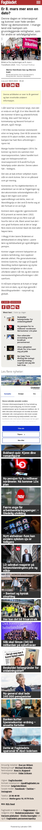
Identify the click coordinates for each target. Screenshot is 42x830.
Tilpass (19, 434)
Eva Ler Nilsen (26, 765)
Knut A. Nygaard (22, 770)
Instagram (6, 791)
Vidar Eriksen (25, 773)
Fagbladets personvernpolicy (21, 818)
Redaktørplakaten (24, 812)
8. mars (5, 302)
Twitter (30, 788)
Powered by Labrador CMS (21, 826)
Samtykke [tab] (7, 394)
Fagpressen (29, 810)
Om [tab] (34, 394)
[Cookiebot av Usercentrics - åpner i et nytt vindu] (31, 388)
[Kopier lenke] (17, 85)
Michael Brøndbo (23, 767)
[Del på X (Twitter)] (8, 85)
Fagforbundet (15, 780)
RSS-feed (10, 804)
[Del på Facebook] (4, 85)
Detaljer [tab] (21, 394)
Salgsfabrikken (18, 785)
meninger (15, 302)
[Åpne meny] (38, 2)
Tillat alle (21, 428)
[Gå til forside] (9, 2)
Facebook (20, 788)
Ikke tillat (21, 440)
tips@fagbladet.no (30, 783)
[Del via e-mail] (13, 85)
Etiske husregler (29, 815)
